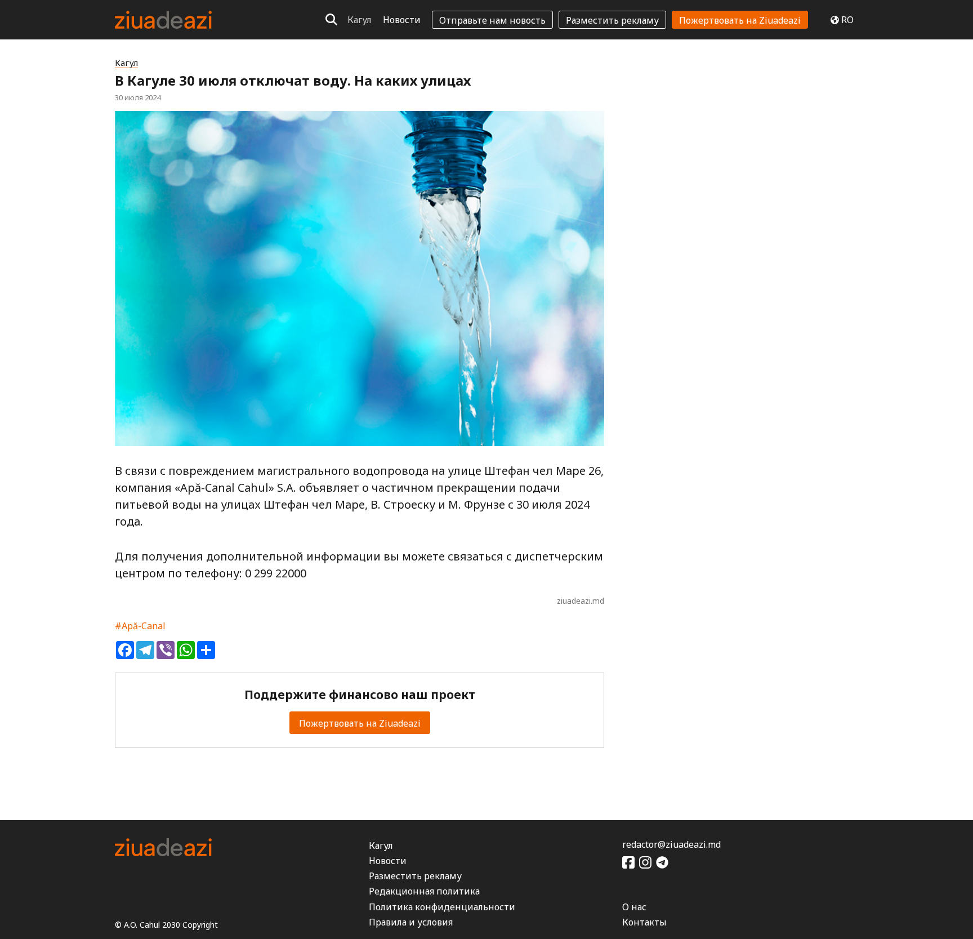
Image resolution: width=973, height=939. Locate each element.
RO (847, 20)
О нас (634, 907)
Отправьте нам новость (492, 20)
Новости (402, 20)
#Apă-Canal (140, 626)
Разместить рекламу (612, 20)
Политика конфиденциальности (442, 907)
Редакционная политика (424, 891)
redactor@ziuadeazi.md (671, 844)
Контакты (644, 922)
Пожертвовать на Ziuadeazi (740, 20)
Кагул (359, 20)
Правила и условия (411, 922)
